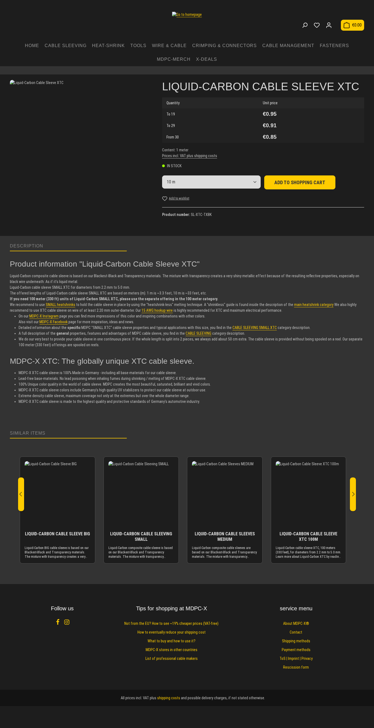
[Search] (304, 25)
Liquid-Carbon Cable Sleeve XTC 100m (308, 536)
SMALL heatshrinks (60, 304)
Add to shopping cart (299, 182)
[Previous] (21, 494)
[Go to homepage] (187, 22)
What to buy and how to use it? (171, 641)
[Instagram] (67, 624)
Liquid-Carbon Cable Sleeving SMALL (141, 536)
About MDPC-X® (296, 623)
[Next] (353, 494)
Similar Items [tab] (27, 433)
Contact (296, 632)
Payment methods (296, 650)
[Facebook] (58, 624)
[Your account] (328, 25)
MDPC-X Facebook (53, 322)
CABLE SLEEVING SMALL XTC (254, 327)
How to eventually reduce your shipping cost (171, 632)
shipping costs (168, 698)
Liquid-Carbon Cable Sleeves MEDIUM (225, 536)
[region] (80, 155)
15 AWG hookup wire (157, 310)
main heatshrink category (313, 304)
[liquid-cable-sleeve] (80, 150)
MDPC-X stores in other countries (171, 650)
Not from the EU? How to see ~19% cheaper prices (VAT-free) (171, 623)
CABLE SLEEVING (198, 333)
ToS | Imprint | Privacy (296, 658)
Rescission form (296, 667)
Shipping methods (296, 641)
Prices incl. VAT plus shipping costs (189, 156)
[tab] (68, 246)
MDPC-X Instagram (44, 316)
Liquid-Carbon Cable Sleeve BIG (57, 533)
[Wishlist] (316, 25)
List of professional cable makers (171, 658)
